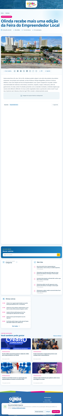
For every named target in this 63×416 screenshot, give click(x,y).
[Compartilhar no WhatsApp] (14, 71)
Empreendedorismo (6, 16)
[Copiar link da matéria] (33, 71)
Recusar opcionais (39, 411)
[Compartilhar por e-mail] (30, 71)
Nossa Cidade (47, 400)
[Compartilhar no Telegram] (17, 71)
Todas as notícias (57, 335)
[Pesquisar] (58, 254)
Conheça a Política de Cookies (18, 408)
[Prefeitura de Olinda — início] (31, 4)
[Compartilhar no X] (24, 71)
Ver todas (15, 326)
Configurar (48, 411)
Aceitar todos (56, 411)
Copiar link (55, 104)
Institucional (47, 397)
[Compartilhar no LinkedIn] (27, 71)
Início (2, 13)
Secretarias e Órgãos (47, 401)
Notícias (7, 13)
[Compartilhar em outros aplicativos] (36, 71)
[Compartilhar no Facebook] (21, 71)
